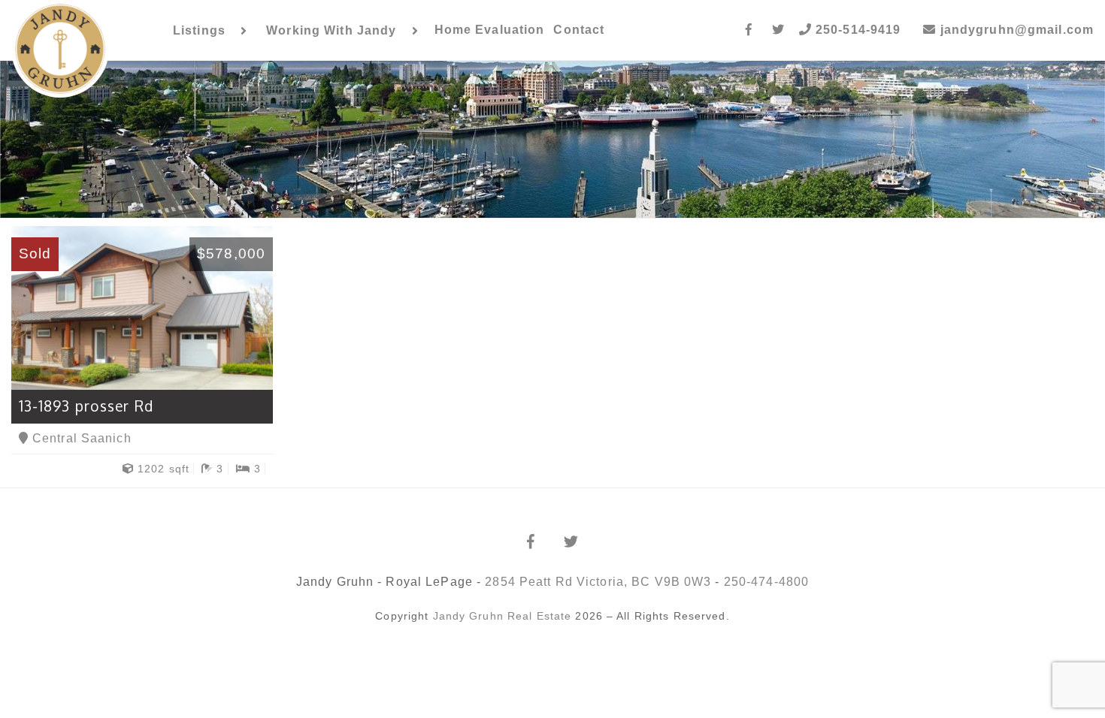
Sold (35, 253)
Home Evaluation (489, 29)
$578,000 (231, 253)
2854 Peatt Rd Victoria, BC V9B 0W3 (598, 581)
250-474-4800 (766, 581)
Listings (199, 30)
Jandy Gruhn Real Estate (502, 616)
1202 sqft (161, 469)
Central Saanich (80, 438)
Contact (578, 29)
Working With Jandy (331, 30)
